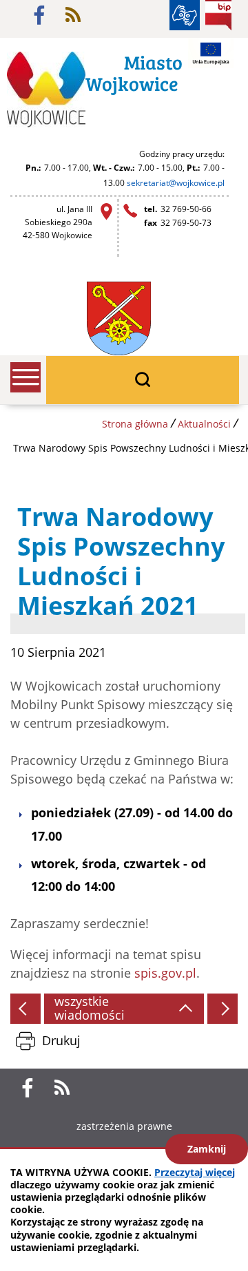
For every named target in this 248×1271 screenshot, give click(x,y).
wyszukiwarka (142, 380)
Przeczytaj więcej (194, 1172)
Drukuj (61, 1040)
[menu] (25, 377)
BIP (218, 15)
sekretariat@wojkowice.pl (176, 183)
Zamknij (206, 1148)
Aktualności (204, 423)
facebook (39, 15)
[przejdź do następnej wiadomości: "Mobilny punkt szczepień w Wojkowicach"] (222, 1009)
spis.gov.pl (165, 973)
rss (73, 15)
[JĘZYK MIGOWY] (184, 15)
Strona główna (135, 423)
